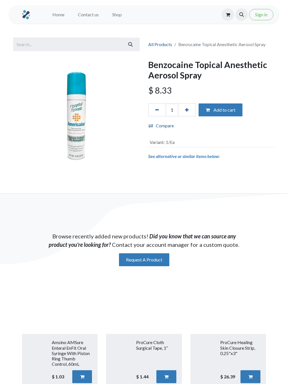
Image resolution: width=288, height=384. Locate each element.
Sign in (261, 14)
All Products (160, 44)
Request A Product (144, 259)
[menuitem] (58, 14)
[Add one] (187, 109)
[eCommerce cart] (228, 14)
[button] (241, 14)
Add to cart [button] (224, 109)
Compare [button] (165, 125)
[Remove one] (157, 109)
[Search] (130, 44)
